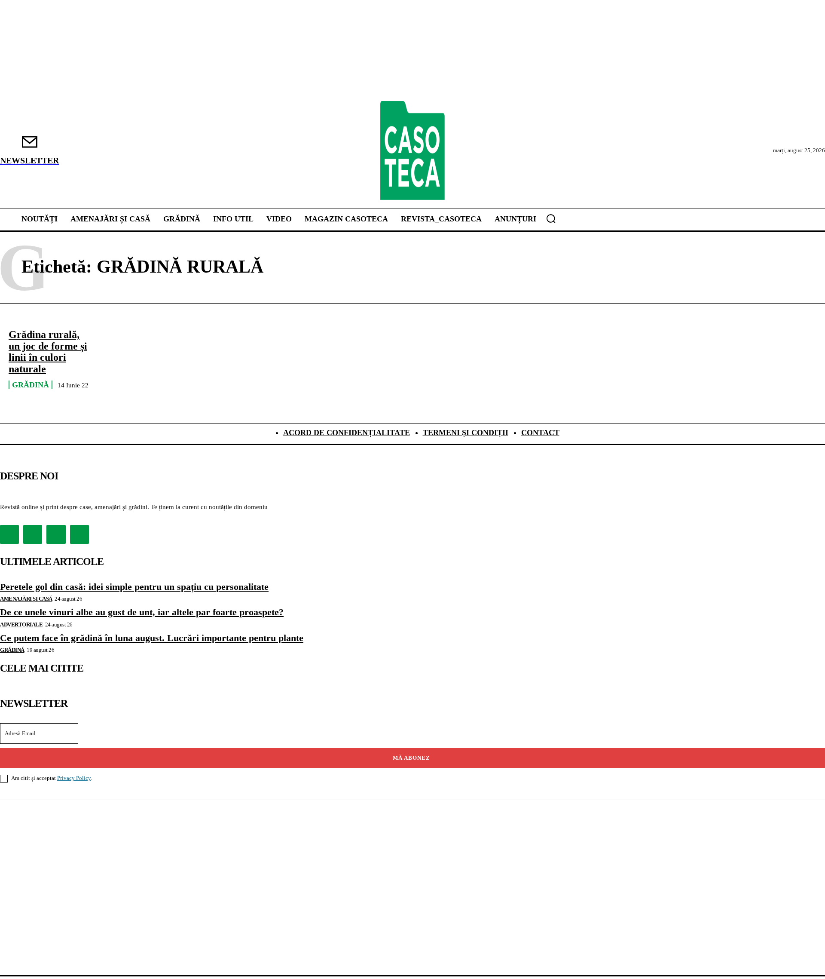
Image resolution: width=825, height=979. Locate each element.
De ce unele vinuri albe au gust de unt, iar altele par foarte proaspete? (142, 612)
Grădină (30, 385)
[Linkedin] (55, 534)
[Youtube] (79, 534)
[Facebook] (9, 534)
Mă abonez (411, 758)
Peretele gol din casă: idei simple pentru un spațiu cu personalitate (134, 586)
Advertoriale (21, 624)
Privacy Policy (74, 778)
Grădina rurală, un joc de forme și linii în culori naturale (48, 351)
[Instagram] (32, 534)
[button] (551, 218)
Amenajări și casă (26, 598)
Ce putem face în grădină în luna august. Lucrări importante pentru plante (151, 637)
